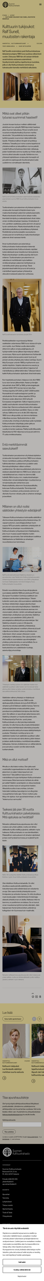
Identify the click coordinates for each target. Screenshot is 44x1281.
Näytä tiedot (22, 1276)
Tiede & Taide (7, 1212)
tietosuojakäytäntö (33, 1137)
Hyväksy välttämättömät (22, 1270)
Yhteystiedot (7, 1216)
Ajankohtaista (7, 1209)
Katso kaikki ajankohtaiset (13, 1019)
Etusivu (4, 15)
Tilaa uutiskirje (9, 1132)
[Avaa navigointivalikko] (40, 4)
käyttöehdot (5, 1139)
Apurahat (6, 1194)
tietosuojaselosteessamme (12, 1114)
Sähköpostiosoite (9, 1120)
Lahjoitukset (7, 1201)
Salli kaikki (22, 1262)
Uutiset (12, 15)
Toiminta (5, 1198)
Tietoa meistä (7, 1205)
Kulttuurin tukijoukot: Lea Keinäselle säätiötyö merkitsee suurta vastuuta (13, 1069)
